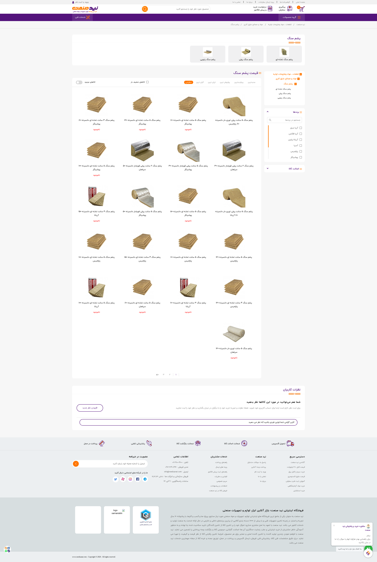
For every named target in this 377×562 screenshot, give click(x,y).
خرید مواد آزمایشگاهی (296, 486)
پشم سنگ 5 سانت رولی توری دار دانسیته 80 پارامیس (234, 122)
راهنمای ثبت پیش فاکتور (217, 472)
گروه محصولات (289, 17)
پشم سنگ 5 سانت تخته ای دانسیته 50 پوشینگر (188, 213)
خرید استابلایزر (299, 491)
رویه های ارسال (221, 467)
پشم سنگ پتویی (284, 98)
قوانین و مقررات (221, 476)
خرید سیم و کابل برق (297, 472)
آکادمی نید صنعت (298, 462)
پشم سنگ (288, 83)
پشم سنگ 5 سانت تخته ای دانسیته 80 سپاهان (142, 304)
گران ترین (200, 82)
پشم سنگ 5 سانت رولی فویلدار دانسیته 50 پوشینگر (142, 213)
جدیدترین (251, 82)
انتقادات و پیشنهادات (218, 486)
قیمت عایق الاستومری (296, 476)
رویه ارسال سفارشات (266, 2)
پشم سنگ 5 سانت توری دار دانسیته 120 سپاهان (234, 350)
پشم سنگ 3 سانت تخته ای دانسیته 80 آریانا (188, 304)
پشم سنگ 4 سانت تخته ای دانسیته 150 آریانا (96, 213)
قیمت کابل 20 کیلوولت (296, 467)
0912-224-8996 (170, 467)
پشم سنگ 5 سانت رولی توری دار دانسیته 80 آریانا (234, 213)
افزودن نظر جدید (89, 407)
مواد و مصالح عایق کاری (253, 24)
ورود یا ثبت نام (260, 472)
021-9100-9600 (177, 462)
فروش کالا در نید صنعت (218, 491)
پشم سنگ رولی (285, 93)
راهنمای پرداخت (221, 462)
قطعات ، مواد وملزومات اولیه (279, 24)
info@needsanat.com (173, 472)
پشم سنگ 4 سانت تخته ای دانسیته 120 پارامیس (234, 304)
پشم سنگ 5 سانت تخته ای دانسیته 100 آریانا (97, 304)
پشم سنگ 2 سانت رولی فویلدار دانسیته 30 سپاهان (233, 168)
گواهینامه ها (285, 2)
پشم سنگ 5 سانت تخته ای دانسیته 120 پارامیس (234, 259)
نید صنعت (300, 24)
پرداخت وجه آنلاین (258, 467)
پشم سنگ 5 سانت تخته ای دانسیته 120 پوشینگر (142, 122)
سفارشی (189, 82)
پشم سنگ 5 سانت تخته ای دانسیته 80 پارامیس (188, 259)
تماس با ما (236, 2)
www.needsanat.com (79, 557)
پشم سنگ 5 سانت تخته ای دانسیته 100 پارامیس (97, 259)
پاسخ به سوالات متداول (256, 462)
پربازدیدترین (238, 82)
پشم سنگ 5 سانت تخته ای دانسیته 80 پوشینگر (188, 122)
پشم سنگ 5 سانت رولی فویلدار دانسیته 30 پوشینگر (188, 168)
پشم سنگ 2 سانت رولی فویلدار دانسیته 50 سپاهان (142, 168)
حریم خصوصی (221, 481)
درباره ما (249, 2)
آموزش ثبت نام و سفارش (295, 481)
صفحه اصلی (300, 2)
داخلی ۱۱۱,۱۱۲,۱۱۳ (157, 476)
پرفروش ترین (225, 82)
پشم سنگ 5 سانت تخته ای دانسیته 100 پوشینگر (97, 168)
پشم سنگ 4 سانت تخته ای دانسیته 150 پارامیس (142, 259)
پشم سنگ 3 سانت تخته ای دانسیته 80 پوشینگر (96, 122)
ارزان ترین (211, 82)
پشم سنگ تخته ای (283, 89)
